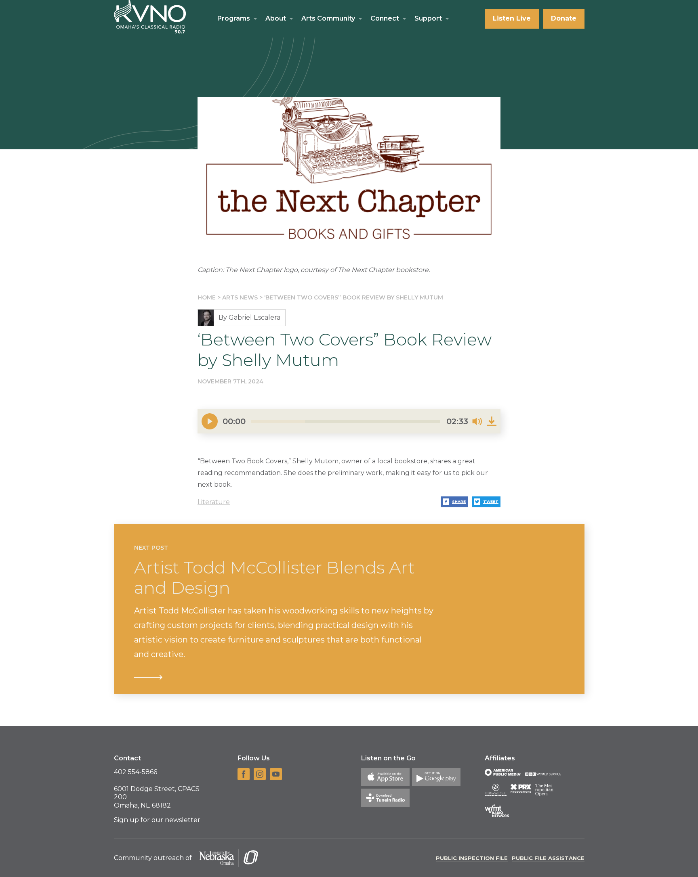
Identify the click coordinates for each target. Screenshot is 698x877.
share (459, 501)
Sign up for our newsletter (157, 820)
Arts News (240, 297)
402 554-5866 (135, 772)
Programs (233, 18)
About (275, 18)
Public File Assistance (548, 858)
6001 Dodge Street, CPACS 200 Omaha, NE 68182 (157, 797)
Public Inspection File (472, 858)
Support (428, 18)
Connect (384, 18)
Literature (214, 502)
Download (491, 421)
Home (207, 297)
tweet (490, 501)
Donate (563, 18)
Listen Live (512, 18)
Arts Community (328, 18)
